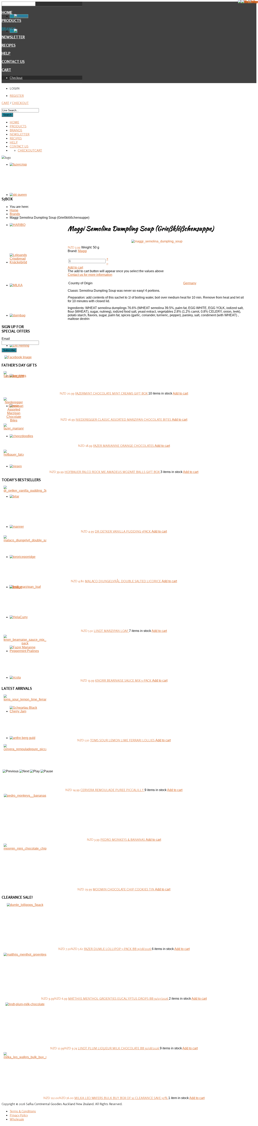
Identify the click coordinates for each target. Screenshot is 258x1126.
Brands (16, 130)
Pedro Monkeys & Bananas (123, 840)
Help (6, 53)
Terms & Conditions (23, 1111)
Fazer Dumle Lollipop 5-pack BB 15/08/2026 (118, 949)
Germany (189, 283)
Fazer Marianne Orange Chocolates (124, 446)
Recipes (9, 45)
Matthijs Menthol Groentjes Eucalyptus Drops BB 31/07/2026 (118, 998)
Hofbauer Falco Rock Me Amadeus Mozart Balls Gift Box (112, 472)
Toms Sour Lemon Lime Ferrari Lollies (122, 740)
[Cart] (13, 31)
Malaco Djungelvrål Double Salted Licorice (123, 581)
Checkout (16, 78)
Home (7, 12)
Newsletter (19, 134)
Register (17, 96)
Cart (6, 70)
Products (18, 126)
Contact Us (13, 61)
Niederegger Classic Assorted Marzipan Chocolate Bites (124, 419)
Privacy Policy (19, 1115)
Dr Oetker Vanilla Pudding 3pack (123, 531)
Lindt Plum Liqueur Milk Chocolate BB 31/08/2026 (119, 1048)
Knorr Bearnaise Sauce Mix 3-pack (123, 680)
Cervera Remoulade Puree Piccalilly (112, 790)
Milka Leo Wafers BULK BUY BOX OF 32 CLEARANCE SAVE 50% (121, 1098)
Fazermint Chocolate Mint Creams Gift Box (111, 393)
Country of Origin (80, 283)
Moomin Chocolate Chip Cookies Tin (124, 889)
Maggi (82, 251)
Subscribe (9, 350)
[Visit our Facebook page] (18, 357)
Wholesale (17, 1119)
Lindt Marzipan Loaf (111, 631)
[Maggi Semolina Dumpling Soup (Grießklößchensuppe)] (156, 241)
